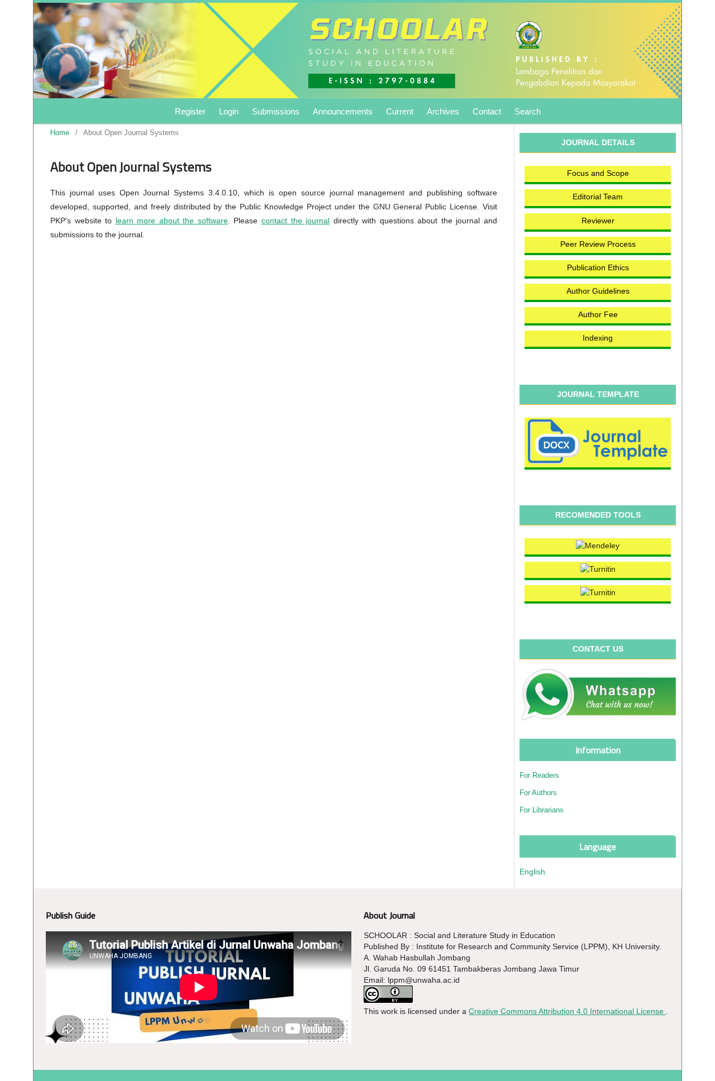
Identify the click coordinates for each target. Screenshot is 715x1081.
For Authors (538, 792)
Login (229, 111)
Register (190, 111)
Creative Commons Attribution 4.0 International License (567, 1011)
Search (527, 111)
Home (59, 132)
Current (399, 111)
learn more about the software (172, 220)
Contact (487, 111)
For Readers (539, 775)
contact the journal (295, 220)
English (532, 871)
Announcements (343, 111)
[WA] (597, 694)
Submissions (275, 111)
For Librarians (541, 810)
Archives (443, 111)
